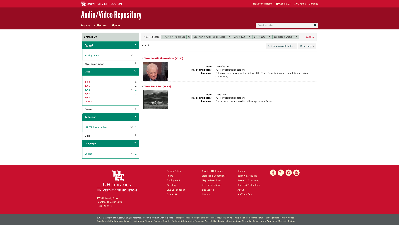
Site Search (208, 189)
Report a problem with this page (158, 217)
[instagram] (289, 173)
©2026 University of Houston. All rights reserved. (119, 217)
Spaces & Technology (249, 185)
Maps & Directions (211, 180)
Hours (170, 175)
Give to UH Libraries (212, 171)
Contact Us (172, 194)
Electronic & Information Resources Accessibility (194, 221)
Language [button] (90, 143)
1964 (87, 97)
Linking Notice (272, 217)
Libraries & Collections (214, 175)
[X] (281, 173)
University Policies (286, 221)
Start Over (310, 37)
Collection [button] (90, 117)
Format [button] (89, 45)
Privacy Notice (287, 217)
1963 (87, 93)
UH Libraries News (211, 185)
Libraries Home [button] (264, 3)
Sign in (115, 25)
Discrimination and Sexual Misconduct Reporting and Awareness (247, 221)
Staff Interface (245, 194)
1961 (87, 86)
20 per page (306, 46)
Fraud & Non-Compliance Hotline (249, 217)
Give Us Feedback (176, 189)
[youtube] (296, 173)
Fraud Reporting (224, 217)
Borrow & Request (247, 175)
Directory (171, 185)
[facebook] (273, 173)
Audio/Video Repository (111, 15)
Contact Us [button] (285, 3)
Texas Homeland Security (197, 217)
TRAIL (213, 217)
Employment (173, 180)
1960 (87, 82)
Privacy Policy (174, 171)
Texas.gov (179, 217)
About (241, 189)
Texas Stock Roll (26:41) (157, 86)
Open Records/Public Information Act (114, 221)
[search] (315, 25)
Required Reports (162, 221)
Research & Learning (248, 180)
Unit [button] (87, 136)
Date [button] (87, 71)
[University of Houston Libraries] (117, 181)
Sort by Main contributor (281, 46)
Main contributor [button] (94, 64)
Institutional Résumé (142, 221)
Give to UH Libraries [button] (307, 3)
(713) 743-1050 (104, 205)
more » (88, 101)
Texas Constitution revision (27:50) (163, 58)
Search (241, 171)
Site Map (206, 194)
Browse (85, 25)
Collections (101, 25)
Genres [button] (88, 109)
